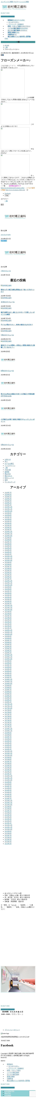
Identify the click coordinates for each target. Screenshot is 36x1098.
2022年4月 (8, 597)
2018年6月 (8, 692)
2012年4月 (8, 841)
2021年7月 (8, 616)
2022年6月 (8, 593)
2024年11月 (8, 533)
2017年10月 (8, 708)
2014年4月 (8, 792)
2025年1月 (8, 529)
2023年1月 (8, 579)
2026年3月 (8, 501)
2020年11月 (8, 632)
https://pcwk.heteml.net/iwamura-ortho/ (12, 188)
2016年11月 (8, 731)
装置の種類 (11, 1076)
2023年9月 (8, 562)
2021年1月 (8, 628)
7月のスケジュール (7, 335)
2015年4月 (8, 768)
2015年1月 (8, 774)
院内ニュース (9, 478)
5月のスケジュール (7, 445)
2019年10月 (8, 659)
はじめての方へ (13, 22)
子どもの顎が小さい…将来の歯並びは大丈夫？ (17, 324)
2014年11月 (8, 778)
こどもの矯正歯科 (13, 1072)
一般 (2, 55)
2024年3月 (8, 550)
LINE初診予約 (9, 1091)
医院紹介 (10, 1064)
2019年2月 (8, 675)
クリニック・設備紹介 (16, 24)
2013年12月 (8, 800)
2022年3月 (8, 599)
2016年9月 (8, 733)
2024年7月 (8, 542)
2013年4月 (8, 817)
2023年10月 (8, 560)
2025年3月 (8, 525)
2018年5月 (8, 694)
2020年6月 (8, 642)
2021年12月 (8, 605)
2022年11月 (8, 583)
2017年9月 (8, 710)
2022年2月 (8, 601)
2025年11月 (8, 509)
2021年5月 (8, 620)
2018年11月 (8, 681)
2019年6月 (8, 667)
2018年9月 (8, 685)
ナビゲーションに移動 (21, 2)
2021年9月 (8, 611)
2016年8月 (8, 735)
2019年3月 (8, 673)
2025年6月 (8, 519)
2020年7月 (8, 640)
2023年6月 (8, 568)
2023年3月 (8, 575)
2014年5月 (8, 790)
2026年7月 (8, 492)
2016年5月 (8, 741)
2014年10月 (8, 780)
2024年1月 (8, 554)
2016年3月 (8, 745)
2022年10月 (8, 585)
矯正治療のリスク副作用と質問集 (18, 1080)
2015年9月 (8, 757)
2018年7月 (8, 690)
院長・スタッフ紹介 (14, 1070)
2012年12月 (8, 825)
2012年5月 (8, 839)
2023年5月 (8, 570)
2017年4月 (8, 720)
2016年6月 (8, 739)
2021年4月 (8, 622)
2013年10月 (8, 804)
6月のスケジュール (7, 371)
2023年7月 (8, 566)
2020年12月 (8, 630)
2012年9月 (8, 831)
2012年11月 (8, 827)
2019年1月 (8, 677)
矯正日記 (8, 474)
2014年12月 (8, 776)
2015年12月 (8, 751)
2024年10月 (8, 536)
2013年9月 (8, 807)
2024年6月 (8, 544)
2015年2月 (8, 772)
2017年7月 (8, 714)
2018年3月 (8, 698)
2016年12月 (8, 729)
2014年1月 (8, 798)
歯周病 (7, 472)
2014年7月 (8, 786)
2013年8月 (8, 809)
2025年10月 (8, 511)
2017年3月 (8, 722)
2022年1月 (8, 603)
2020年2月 (8, 651)
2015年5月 (8, 765)
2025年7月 (8, 517)
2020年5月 (8, 644)
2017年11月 (8, 706)
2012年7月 (8, 835)
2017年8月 (8, 712)
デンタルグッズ (10, 482)
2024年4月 (8, 548)
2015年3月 (8, 770)
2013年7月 (8, 811)
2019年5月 (8, 669)
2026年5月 (8, 497)
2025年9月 (8, 513)
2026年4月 (8, 499)
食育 (6, 480)
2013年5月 (8, 815)
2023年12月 (8, 556)
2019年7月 (8, 665)
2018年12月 (8, 679)
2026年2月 (8, 503)
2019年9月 (8, 661)
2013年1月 (8, 823)
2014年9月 (8, 782)
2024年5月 (8, 546)
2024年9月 (8, 538)
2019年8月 (8, 663)
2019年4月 (8, 671)
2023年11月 (8, 558)
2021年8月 (8, 614)
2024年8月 (8, 540)
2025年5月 (8, 521)
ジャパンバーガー (6, 234)
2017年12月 (8, 704)
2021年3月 (8, 624)
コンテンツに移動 (7, 2)
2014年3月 (8, 794)
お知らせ (8, 459)
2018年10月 (8, 683)
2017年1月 (8, 726)
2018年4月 (8, 696)
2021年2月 (8, 626)
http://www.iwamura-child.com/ (15, 190)
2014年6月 (8, 788)
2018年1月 (8, 702)
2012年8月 (8, 833)
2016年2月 (8, 747)
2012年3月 (8, 843)
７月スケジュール (6, 271)
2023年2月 (8, 577)
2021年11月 (8, 607)
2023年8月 (8, 564)
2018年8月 (8, 687)
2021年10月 (8, 609)
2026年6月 (8, 494)
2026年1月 (8, 505)
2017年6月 (8, 716)
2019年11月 (8, 657)
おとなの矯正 (9, 463)
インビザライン (10, 465)
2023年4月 (8, 572)
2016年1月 (8, 749)
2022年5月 (8, 595)
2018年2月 (8, 700)
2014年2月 (8, 796)
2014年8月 (8, 784)
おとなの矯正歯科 (13, 1074)
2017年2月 (8, 724)
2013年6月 (8, 813)
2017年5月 (8, 718)
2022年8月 (8, 589)
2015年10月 (8, 755)
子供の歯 (8, 470)
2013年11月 (8, 802)
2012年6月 (8, 837)
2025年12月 (8, 507)
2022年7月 (8, 591)
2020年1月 (8, 653)
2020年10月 (8, 634)
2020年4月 (8, 646)
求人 (6, 461)
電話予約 (8, 1093)
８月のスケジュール (8, 302)
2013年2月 (8, 821)
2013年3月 (8, 819)
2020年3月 (8, 648)
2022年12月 (8, 581)
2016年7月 (8, 737)
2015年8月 (8, 759)
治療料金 (10, 1078)
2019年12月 (8, 655)
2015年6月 (8, 763)
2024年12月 (8, 531)
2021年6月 (8, 618)
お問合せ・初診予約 (8, 16)
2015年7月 (8, 761)
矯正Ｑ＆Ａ (8, 476)
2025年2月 (8, 527)
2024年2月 (8, 552)
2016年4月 (8, 743)
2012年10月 (8, 829)
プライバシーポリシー (12, 1030)
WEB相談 (8, 1095)
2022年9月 (8, 587)
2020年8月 (8, 638)
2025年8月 (8, 515)
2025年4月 (8, 523)
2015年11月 (8, 753)
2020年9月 (8, 636)
